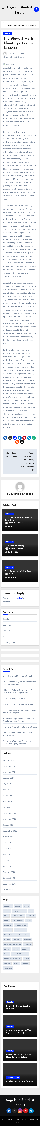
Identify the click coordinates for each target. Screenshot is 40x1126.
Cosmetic (7, 625)
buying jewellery (19, 911)
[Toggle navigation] (3, 9)
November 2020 (9, 819)
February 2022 (9, 760)
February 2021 (9, 801)
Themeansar (20, 1123)
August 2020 (8, 837)
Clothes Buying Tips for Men (15, 698)
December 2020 (9, 813)
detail (29, 920)
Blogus (32, 1119)
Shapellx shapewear (20, 954)
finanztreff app (21, 925)
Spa (4, 637)
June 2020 (7, 849)
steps (16, 963)
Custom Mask (18, 920)
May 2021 (7, 784)
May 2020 (7, 854)
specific (7, 963)
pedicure (28, 944)
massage (27, 939)
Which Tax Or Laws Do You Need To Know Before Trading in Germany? (19, 1057)
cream (6, 920)
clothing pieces (18, 915)
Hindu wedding (20, 930)
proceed (25, 949)
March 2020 (8, 866)
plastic (15, 949)
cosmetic (31, 915)
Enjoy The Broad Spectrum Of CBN (18, 676)
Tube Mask (8, 968)
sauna (6, 954)
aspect (18, 906)
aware (26, 906)
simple (26, 958)
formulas (7, 930)
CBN (30, 911)
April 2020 (7, 860)
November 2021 (9, 772)
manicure (17, 939)
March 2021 (8, 796)
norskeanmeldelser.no (12, 944)
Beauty (6, 619)
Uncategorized (9, 642)
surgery (25, 963)
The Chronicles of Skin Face (18, 571)
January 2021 (9, 807)
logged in (18, 598)
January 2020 (9, 878)
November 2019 (9, 890)
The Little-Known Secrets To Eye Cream (20, 727)
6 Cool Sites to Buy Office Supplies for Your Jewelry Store (18, 1033)
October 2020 (9, 825)
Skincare (7, 33)
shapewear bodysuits (12, 958)
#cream (23, 57)
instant (7, 939)
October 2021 (8, 778)
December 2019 (9, 884)
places (6, 949)
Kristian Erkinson (17, 53)
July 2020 (7, 843)
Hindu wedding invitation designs (16, 935)
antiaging (7, 906)
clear (6, 915)
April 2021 (7, 790)
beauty (6, 911)
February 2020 (9, 872)
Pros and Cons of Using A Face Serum (19, 704)
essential (7, 925)
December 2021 (9, 766)
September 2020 (10, 831)
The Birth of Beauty (14, 546)
